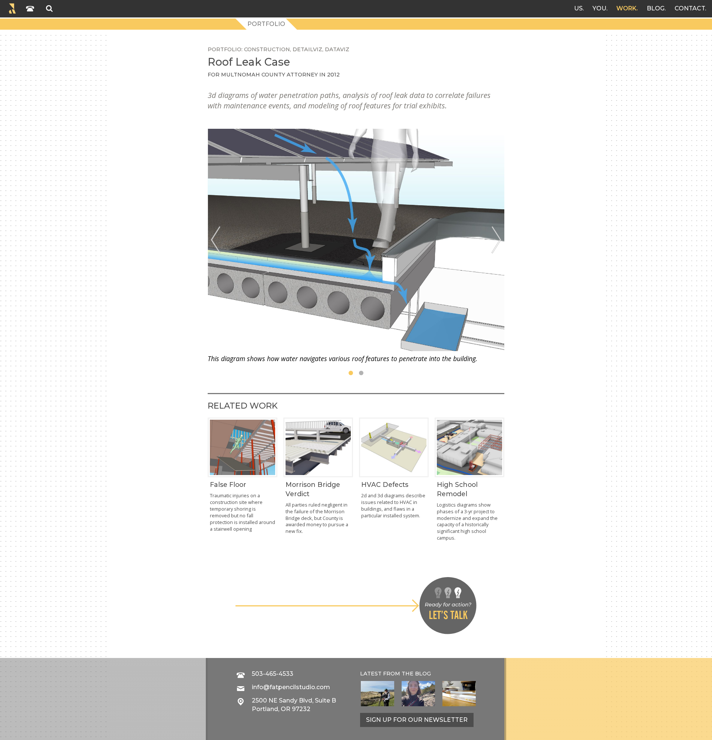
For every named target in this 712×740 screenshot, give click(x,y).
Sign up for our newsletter (417, 719)
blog (423, 673)
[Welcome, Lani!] (418, 693)
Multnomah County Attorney (269, 74)
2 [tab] (361, 373)
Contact (690, 8)
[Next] (496, 240)
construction (267, 49)
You (599, 8)
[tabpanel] (356, 246)
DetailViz (307, 49)
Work (626, 8)
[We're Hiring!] (459, 693)
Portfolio (266, 23)
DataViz (337, 49)
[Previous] (216, 240)
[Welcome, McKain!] (377, 693)
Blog (656, 8)
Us (578, 8)
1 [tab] (351, 373)
